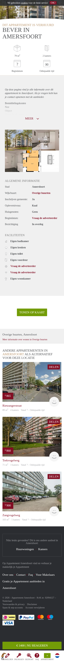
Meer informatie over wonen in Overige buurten (24, 339)
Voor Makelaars (45, 574)
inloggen (19, 659)
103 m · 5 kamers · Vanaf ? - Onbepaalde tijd (24, 519)
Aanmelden (7, 659)
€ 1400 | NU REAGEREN (32, 645)
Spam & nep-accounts (12, 607)
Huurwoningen (25, 549)
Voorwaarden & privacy (13, 604)
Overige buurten (41, 193)
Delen (54, 367)
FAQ (37, 659)
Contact (20, 574)
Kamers (42, 549)
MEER (29, 118)
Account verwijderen (35, 607)
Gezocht (29, 659)
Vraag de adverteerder (44, 218)
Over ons (7, 574)
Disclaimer (32, 604)
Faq (30, 574)
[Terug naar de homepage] (3, 657)
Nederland (7, 601)
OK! (53, 2)
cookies (24, 3)
